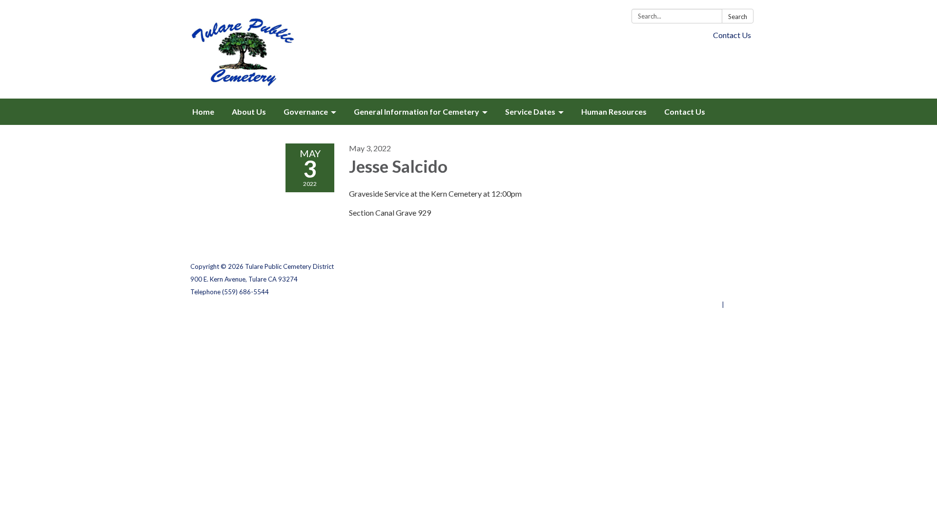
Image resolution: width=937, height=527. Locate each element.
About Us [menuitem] (249, 111)
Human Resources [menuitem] (614, 111)
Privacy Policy (725, 266)
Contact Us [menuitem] (684, 111)
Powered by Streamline (684, 304)
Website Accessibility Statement (695, 292)
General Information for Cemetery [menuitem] (416, 111)
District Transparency (712, 279)
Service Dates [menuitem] (530, 111)
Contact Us (732, 35)
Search (737, 16)
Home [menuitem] (203, 111)
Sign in (736, 304)
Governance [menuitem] (306, 111)
